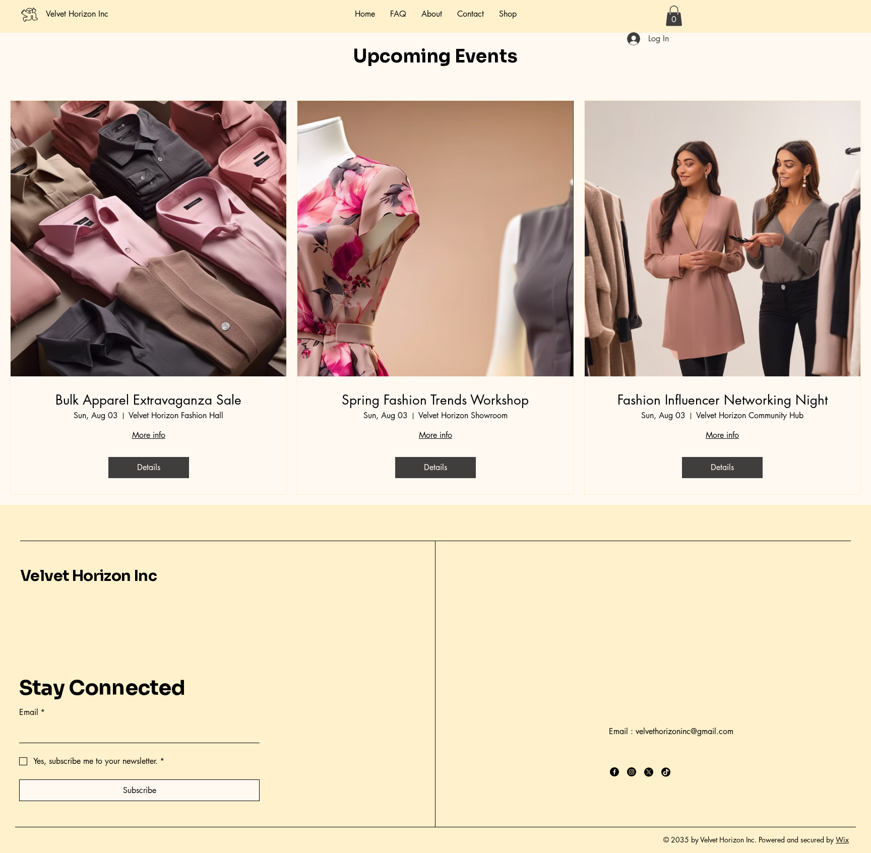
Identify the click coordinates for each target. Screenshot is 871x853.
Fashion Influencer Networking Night (722, 400)
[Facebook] (614, 771)
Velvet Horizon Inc (88, 575)
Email (32, 712)
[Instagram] (631, 771)
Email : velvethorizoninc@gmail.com (671, 731)
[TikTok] (665, 771)
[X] (648, 771)
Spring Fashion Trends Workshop (435, 400)
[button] (673, 16)
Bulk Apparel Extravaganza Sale (148, 400)
